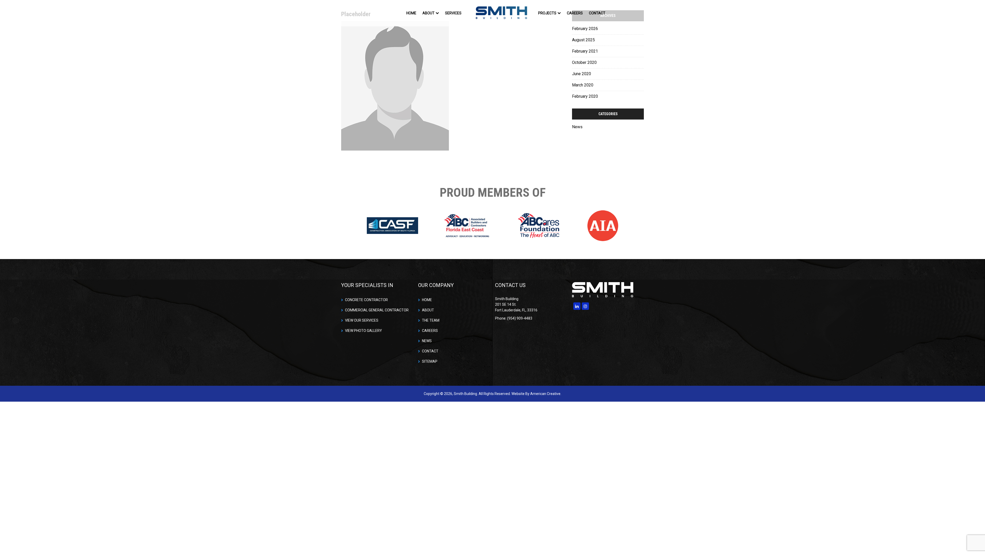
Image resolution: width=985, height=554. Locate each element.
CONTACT (430, 351)
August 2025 (583, 39)
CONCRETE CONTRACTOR (366, 300)
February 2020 (585, 96)
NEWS (427, 341)
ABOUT (428, 310)
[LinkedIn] (576, 306)
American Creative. (545, 394)
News (577, 126)
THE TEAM (430, 320)
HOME (427, 300)
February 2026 (585, 28)
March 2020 (582, 85)
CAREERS (430, 331)
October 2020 (584, 62)
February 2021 (585, 51)
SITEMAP (429, 361)
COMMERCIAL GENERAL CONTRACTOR (377, 310)
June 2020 (581, 73)
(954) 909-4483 (628, 13)
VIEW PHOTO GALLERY (363, 331)
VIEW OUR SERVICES (361, 320)
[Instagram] (585, 306)
